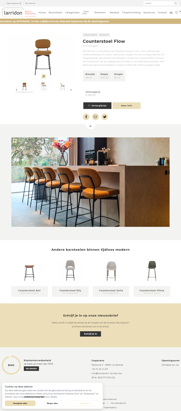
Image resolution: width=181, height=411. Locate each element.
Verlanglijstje (98, 105)
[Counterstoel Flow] (44, 56)
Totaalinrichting (131, 12)
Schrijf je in (90, 334)
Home (42, 12)
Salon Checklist (30, 12)
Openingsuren (13, 3)
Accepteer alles (20, 403)
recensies (31, 368)
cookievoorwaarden (34, 396)
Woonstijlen (55, 12)
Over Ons (85, 12)
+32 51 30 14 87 (100, 369)
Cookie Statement (109, 399)
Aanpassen (85, 403)
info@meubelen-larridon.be (107, 373)
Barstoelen (104, 35)
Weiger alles (52, 403)
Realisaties (100, 12)
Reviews (114, 12)
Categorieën (72, 12)
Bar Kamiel (30, 3)
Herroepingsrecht (118, 403)
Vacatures (149, 12)
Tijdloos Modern (90, 35)
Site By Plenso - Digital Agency (103, 407)
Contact (162, 12)
